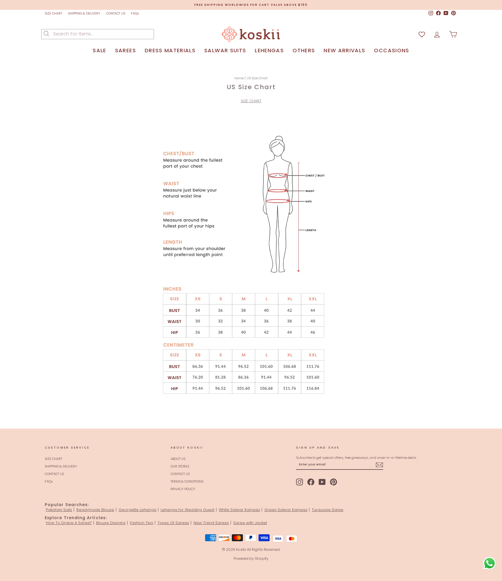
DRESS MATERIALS (170, 50)
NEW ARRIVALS (344, 50)
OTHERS (304, 50)
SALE (99, 50)
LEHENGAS (269, 50)
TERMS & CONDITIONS (187, 481)
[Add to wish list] (421, 34)
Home (238, 78)
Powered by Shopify (251, 558)
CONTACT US (115, 13)
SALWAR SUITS (225, 50)
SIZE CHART (53, 13)
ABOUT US (178, 458)
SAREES (125, 50)
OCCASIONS (391, 50)
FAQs (135, 13)
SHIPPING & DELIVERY (84, 13)
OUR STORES (180, 466)
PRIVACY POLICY (183, 489)
